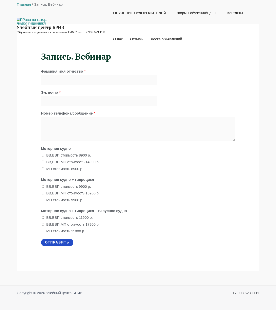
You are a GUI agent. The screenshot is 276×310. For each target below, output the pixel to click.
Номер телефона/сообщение (68, 113)
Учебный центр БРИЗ (40, 27)
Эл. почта (51, 92)
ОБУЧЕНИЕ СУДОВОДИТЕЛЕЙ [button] (139, 13)
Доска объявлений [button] (166, 39)
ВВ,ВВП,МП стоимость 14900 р (72, 162)
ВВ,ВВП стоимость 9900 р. (68, 186)
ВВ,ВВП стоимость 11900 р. (69, 218)
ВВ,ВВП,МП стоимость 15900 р (72, 193)
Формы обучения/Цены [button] (196, 13)
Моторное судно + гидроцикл (67, 180)
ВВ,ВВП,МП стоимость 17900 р (72, 224)
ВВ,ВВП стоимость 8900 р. (68, 155)
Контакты (235, 13)
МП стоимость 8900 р (64, 169)
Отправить (57, 242)
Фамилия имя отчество (63, 71)
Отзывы (136, 39)
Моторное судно (56, 149)
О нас (118, 39)
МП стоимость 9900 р (64, 200)
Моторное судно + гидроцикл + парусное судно (84, 211)
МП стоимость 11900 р (65, 231)
